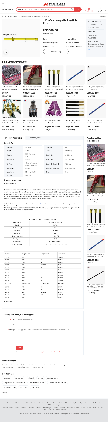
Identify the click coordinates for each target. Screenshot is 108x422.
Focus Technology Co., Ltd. (40, 413)
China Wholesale (52, 403)
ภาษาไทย (100, 407)
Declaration (76, 413)
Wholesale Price (63, 403)
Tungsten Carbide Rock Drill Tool (14, 383)
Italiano (55, 407)
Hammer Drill (19, 378)
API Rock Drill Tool (10, 387)
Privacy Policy (85, 413)
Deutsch (62, 407)
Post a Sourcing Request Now (51, 352)
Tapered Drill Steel (23, 367)
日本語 (89, 407)
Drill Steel (31, 378)
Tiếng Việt (51, 409)
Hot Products (9, 403)
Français (38, 407)
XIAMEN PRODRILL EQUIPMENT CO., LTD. (95, 24)
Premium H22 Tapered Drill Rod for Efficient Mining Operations (95, 195)
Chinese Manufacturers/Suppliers (35, 403)
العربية (77, 407)
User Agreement (65, 413)
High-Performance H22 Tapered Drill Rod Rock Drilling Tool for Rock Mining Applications (96, 164)
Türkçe (44, 409)
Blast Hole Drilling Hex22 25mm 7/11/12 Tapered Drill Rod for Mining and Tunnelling (96, 225)
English (17, 407)
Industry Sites (74, 403)
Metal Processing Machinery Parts (13, 365)
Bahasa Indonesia (61, 409)
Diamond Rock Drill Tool (36, 383)
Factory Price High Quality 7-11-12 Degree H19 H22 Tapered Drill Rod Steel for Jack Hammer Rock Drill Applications (96, 286)
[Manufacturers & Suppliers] (54, 4)
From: (12, 320)
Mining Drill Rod (38, 367)
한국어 (83, 407)
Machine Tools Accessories (37, 365)
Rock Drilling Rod (7, 367)
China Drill (7, 378)
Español (23, 407)
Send (19, 348)
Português (31, 407)
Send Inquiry (56, 51)
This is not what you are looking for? (27, 352)
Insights (58, 405)
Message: (11, 330)
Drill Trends (35, 387)
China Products (19, 403)
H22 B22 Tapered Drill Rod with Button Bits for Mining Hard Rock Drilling (95, 255)
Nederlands (70, 407)
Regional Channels (85, 403)
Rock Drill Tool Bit (52, 378)
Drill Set (40, 378)
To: (14, 325)
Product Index (97, 403)
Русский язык (47, 407)
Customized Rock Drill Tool (57, 383)
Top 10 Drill (23, 387)
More (89, 49)
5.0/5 (94, 31)
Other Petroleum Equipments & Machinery (64, 365)
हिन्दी (94, 407)
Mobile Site (51, 405)
